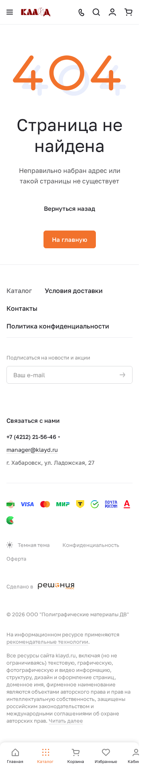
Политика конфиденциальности (57, 326)
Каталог (19, 291)
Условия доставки (74, 291)
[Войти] (112, 12)
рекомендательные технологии (47, 641)
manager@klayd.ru (32, 449)
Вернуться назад (69, 208)
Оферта (16, 558)
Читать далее (66, 720)
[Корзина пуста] (128, 12)
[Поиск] (96, 12)
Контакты (21, 308)
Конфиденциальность (90, 545)
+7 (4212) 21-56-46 (31, 436)
